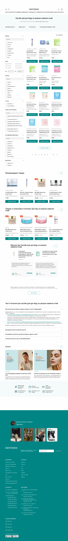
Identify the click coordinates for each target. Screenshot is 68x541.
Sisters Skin (9, 524)
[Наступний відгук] (56, 246)
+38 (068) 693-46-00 (12, 503)
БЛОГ (57, 12)
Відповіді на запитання (10, 466)
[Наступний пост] (55, 435)
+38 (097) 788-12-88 (12, 499)
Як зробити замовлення (10, 464)
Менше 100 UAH (8, 63)
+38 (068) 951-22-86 (11, 505)
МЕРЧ (20, 12)
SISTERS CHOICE (44, 12)
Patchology (29, 75)
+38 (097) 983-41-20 (11, 501)
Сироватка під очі (10, 27)
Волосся (23, 462)
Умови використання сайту (11, 481)
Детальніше (34, 292)
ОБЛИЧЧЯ (12, 12)
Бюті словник (8, 476)
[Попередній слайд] (58, 173)
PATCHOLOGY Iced (60, 102)
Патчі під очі (32, 27)
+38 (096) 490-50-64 (12, 507)
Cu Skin (6, 190)
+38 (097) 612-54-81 (11, 497)
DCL (50, 227)
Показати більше (45, 148)
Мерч (22, 470)
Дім (22, 468)
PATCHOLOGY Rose (47, 128)
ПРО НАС (54, 12)
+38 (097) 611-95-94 (27, 496)
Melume (36, 190)
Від (6, 71)
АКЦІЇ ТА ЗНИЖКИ (36, 12)
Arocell (22, 190)
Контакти (7, 479)
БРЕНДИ (50, 12)
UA (6, 9)
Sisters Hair (9, 521)
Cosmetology (10, 530)
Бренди (23, 476)
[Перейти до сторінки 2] (34, 204)
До (15, 71)
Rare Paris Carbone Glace (29, 227)
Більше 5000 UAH (18, 67)
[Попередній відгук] (53, 246)
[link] (62, 9)
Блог (6, 474)
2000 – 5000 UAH (18, 65)
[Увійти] (59, 9)
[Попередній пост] (13, 435)
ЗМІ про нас (8, 470)
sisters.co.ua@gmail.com (12, 489)
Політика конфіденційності (11, 483)
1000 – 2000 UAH (18, 63)
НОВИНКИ (24, 12)
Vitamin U (11, 190)
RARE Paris (22, 227)
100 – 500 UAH (8, 65)
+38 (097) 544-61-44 (27, 505)
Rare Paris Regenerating (44, 227)
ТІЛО (16, 12)
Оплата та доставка (9, 462)
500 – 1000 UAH (8, 67)
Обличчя (23, 464)
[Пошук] (9, 9)
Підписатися (19, 424)
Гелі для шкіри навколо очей (47, 27)
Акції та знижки (24, 474)
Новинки (23, 472)
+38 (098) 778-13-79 (27, 492)
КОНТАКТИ (61, 12)
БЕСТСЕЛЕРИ (29, 12)
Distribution (9, 527)
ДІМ (18, 12)
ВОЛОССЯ (7, 12)
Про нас (7, 468)
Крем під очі (22, 27)
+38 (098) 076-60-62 (28, 514)
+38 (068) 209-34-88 (28, 510)
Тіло (22, 466)
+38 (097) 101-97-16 (27, 501)
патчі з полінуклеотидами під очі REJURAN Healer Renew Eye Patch (22, 314)
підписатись (59, 451)
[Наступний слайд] (61, 173)
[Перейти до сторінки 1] (33, 204)
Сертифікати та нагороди (11, 472)
